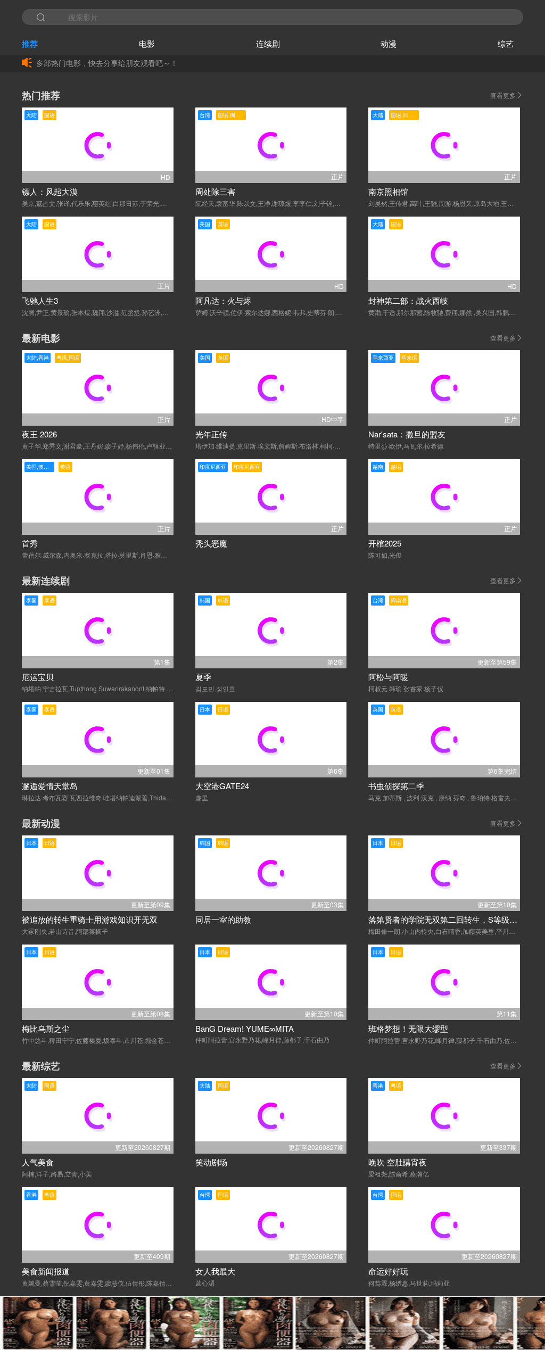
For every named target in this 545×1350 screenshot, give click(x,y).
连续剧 (268, 43)
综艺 (506, 43)
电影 (147, 43)
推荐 (30, 43)
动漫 (389, 43)
